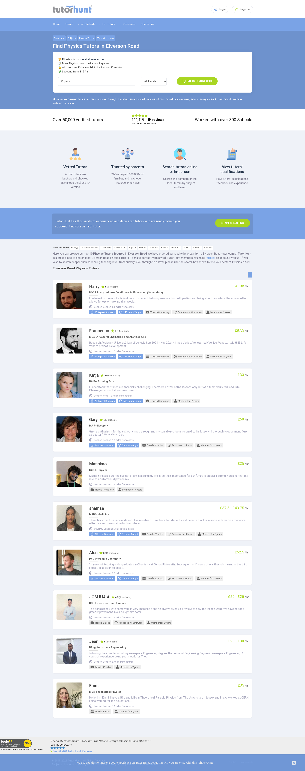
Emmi (94, 685)
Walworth (57, 103)
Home (56, 24)
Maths (187, 247)
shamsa (96, 508)
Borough (112, 99)
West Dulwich (167, 99)
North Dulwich (224, 99)
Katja (94, 375)
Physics (197, 247)
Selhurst (195, 99)
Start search (232, 223)
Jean (93, 641)
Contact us (147, 24)
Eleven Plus (119, 247)
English (132, 247)
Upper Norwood (137, 99)
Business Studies (90, 247)
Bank (213, 99)
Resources (129, 24)
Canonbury (123, 99)
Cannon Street (182, 99)
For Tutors (109, 24)
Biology (74, 247)
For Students (87, 24)
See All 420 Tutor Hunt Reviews (72, 751)
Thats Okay (205, 762)
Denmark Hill (152, 99)
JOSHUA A (99, 597)
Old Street (238, 99)
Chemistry (106, 247)
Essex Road (83, 99)
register (210, 258)
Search (69, 24)
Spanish (208, 247)
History (164, 247)
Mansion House (98, 99)
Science (153, 247)
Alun (93, 552)
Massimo (98, 464)
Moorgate (205, 99)
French (142, 247)
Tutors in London (105, 38)
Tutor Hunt (59, 38)
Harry (94, 286)
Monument (69, 103)
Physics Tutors (86, 38)
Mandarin (175, 247)
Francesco (99, 330)
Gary (93, 419)
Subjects (72, 38)
